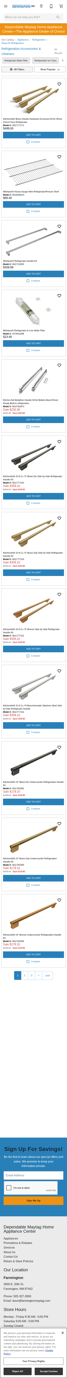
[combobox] (50, 69)
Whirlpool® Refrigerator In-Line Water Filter (24, 330)
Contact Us (11, 1256)
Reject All (17, 1371)
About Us (9, 1252)
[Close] (63, 1333)
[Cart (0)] (61, 6)
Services (9, 1247)
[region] (33, 1353)
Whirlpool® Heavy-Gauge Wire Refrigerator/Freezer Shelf (31, 191)
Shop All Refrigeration (12, 43)
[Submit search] (58, 17)
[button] (5, 6)
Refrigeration (38, 39)
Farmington (13, 1278)
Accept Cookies (49, 1371)
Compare (35, 142)
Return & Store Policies (18, 1261)
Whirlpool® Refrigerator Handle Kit (20, 261)
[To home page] (23, 6)
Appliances (23, 39)
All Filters (19, 69)
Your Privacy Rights (33, 1361)
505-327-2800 (22, 1296)
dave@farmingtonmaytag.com (31, 1300)
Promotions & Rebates (18, 1242)
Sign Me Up (34, 1200)
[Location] (41, 6)
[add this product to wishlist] (59, 84)
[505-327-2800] (51, 6)
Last (47, 975)
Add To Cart (33, 135)
